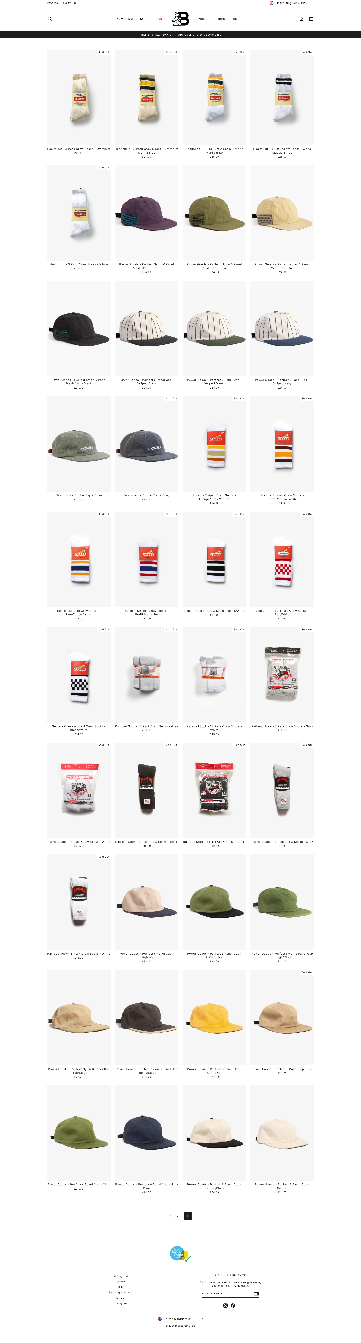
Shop (144, 18)
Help (236, 18)
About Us (204, 18)
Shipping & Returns (121, 1292)
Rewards (52, 3)
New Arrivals (125, 18)
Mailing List (121, 1276)
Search (121, 1281)
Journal (222, 18)
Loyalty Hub (69, 3)
